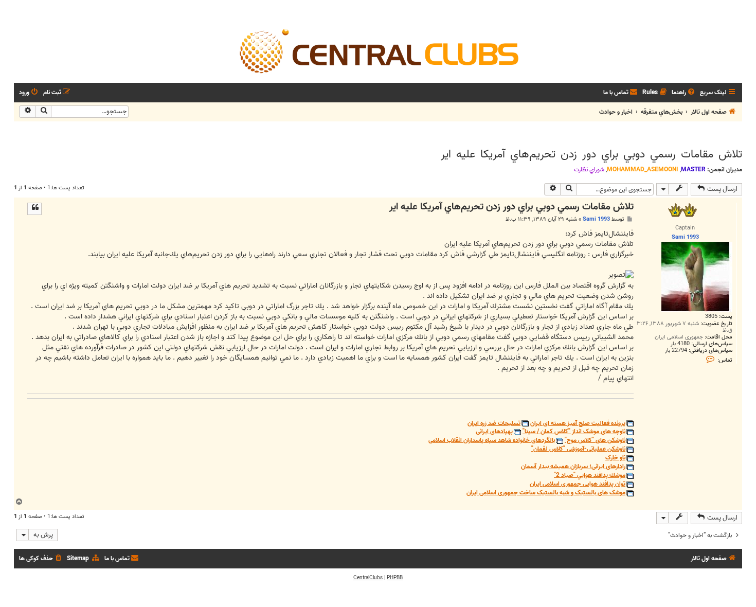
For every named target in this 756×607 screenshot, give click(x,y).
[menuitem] (684, 93)
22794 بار (676, 350)
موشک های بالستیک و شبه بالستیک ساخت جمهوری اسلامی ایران (545, 493)
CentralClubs (368, 578)
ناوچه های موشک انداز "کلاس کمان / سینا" (574, 431)
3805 (711, 316)
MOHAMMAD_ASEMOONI (642, 169)
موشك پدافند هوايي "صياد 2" (589, 475)
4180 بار (680, 344)
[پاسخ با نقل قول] (34, 209)
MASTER (693, 169)
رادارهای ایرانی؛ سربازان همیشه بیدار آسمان (573, 466)
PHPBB (395, 578)
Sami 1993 (596, 219)
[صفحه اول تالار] (378, 50)
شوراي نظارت (589, 170)
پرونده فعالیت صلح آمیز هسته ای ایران (577, 423)
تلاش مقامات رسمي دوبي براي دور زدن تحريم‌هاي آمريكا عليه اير (591, 154)
